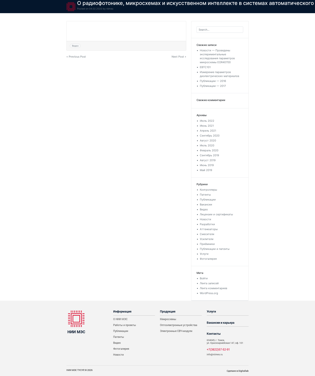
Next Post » (179, 56)
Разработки (207, 224)
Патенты (205, 194)
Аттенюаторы (209, 229)
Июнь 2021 (207, 125)
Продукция (167, 311)
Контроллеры (208, 189)
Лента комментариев (213, 288)
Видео (75, 45)
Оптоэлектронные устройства (178, 325)
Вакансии (206, 204)
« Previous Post (76, 56)
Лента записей (209, 283)
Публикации (208, 199)
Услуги (204, 253)
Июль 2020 (207, 145)
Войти (204, 278)
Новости (205, 219)
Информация (122, 311)
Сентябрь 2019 (209, 155)
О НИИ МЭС (120, 319)
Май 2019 (206, 170)
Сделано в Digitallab (238, 370)
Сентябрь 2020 (210, 135)
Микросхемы (168, 319)
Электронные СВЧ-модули (176, 331)
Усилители (206, 239)
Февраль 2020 (209, 150)
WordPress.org (209, 293)
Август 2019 (208, 160)
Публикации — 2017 (213, 86)
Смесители (207, 234)
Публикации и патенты (215, 249)
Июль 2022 (207, 120)
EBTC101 (205, 67)
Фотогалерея (208, 258)
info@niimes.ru (215, 354)
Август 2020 (208, 140)
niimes (109, 8)
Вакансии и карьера (220, 323)
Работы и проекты (124, 325)
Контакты (214, 334)
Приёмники (207, 244)
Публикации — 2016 (213, 81)
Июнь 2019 (207, 165)
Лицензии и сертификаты (216, 214)
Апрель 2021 (208, 130)
